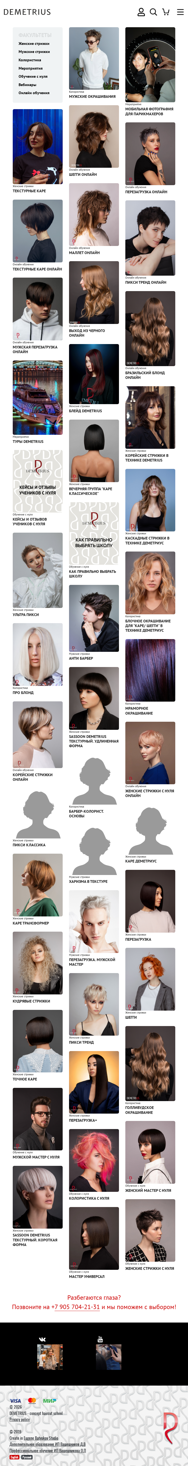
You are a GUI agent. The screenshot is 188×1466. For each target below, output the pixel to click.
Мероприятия (31, 68)
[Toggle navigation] (178, 12)
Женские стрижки (34, 43)
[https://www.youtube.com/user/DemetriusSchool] (100, 1339)
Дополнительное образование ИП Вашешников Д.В (47, 1444)
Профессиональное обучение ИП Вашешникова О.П (48, 1450)
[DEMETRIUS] (170, 1429)
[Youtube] (108, 1357)
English (14, 1457)
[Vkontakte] (50, 1357)
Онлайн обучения (34, 92)
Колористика (30, 59)
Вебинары (27, 84)
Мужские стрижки (34, 51)
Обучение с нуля (33, 76)
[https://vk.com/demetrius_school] (42, 1339)
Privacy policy (20, 1419)
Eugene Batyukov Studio (41, 1438)
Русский (27, 1457)
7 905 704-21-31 (77, 1307)
